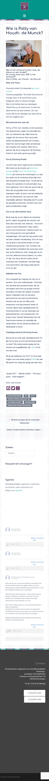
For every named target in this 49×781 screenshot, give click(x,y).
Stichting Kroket (15, 402)
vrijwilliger (30, 402)
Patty (33, 396)
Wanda (9, 174)
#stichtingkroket (18, 620)
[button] (24, 544)
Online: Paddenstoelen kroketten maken (23, 430)
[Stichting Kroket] (24, 7)
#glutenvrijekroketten (12, 618)
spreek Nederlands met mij (19, 399)
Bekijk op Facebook (37, 538)
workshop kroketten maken (19, 405)
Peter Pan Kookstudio (27, 171)
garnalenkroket (14, 396)
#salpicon (8, 620)
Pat (26, 396)
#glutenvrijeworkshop (33, 618)
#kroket (23, 618)
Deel (34, 540)
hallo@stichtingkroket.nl (36, 686)
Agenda (18, 490)
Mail (33, 347)
